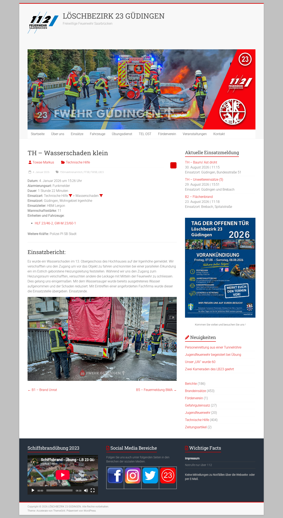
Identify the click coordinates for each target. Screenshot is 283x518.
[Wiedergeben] (33, 490)
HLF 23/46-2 (44, 223)
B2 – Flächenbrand (199, 197)
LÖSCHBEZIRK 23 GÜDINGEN (114, 16)
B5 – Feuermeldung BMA (156, 390)
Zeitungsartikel (196, 427)
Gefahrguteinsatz (197, 405)
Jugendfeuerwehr (197, 413)
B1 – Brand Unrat (42, 390)
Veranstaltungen (195, 134)
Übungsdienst (122, 134)
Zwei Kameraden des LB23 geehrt (209, 369)
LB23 (101, 172)
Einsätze (77, 134)
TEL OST (145, 134)
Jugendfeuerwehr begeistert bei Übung (213, 355)
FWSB (94, 172)
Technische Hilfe (78, 162)
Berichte (191, 384)
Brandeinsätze (195, 391)
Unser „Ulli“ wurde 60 (200, 362)
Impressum (192, 458)
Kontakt (219, 134)
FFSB (86, 172)
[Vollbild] (93, 490)
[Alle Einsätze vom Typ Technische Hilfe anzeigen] (70, 195)
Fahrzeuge (97, 134)
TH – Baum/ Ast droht (201, 162)
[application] (63, 475)
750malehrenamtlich (71, 172)
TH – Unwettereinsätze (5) (204, 180)
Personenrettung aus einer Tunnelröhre (213, 347)
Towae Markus (43, 162)
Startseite (38, 134)
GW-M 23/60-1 (65, 223)
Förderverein (167, 134)
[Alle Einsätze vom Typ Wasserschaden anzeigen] (101, 195)
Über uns (57, 134)
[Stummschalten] (86, 490)
